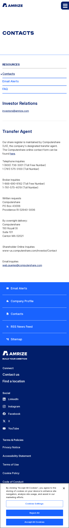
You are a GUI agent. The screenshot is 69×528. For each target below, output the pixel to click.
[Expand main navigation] (65, 6)
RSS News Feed (19, 326)
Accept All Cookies (34, 522)
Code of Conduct (13, 481)
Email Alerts (10, 81)
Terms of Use (11, 464)
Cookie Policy (11, 473)
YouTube (11, 428)
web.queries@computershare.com (22, 265)
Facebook (11, 413)
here (12, 153)
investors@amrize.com (15, 110)
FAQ (5, 89)
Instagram (11, 406)
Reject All (34, 513)
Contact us (11, 374)
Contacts (8, 73)
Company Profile (20, 301)
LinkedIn (10, 399)
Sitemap (14, 339)
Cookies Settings (34, 503)
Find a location (14, 381)
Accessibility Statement (17, 455)
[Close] (63, 488)
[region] (34, 505)
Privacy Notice (11, 447)
